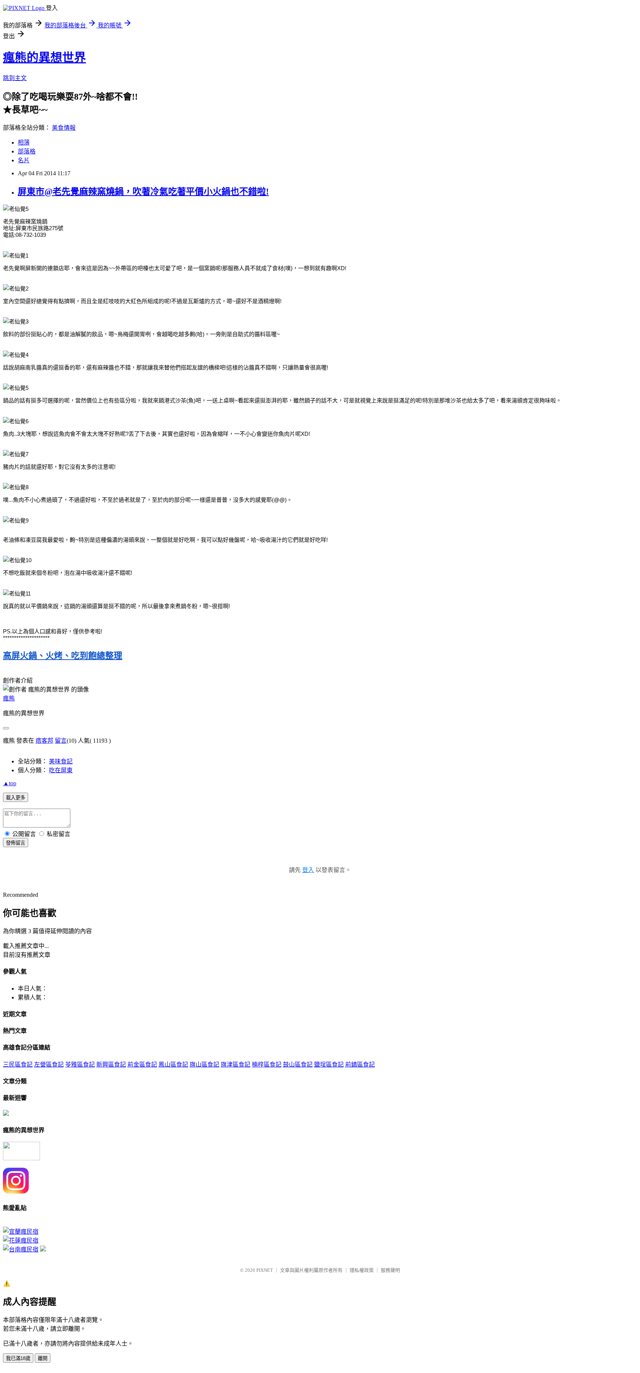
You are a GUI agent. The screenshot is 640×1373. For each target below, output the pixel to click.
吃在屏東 (61, 770)
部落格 (27, 151)
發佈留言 (15, 843)
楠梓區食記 (266, 1064)
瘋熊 (9, 698)
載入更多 (15, 797)
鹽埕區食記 (329, 1064)
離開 (42, 1358)
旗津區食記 (235, 1064)
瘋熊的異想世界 (44, 57)
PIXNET (264, 1270)
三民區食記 (18, 1064)
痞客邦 (44, 740)
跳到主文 (15, 78)
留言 (61, 740)
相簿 (24, 142)
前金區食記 (142, 1064)
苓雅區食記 (80, 1064)
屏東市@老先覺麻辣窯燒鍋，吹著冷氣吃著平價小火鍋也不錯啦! (143, 191)
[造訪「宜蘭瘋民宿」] (21, 1231)
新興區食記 (111, 1064)
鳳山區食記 (173, 1064)
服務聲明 (390, 1270)
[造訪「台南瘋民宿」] (21, 1249)
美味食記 (61, 761)
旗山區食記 (204, 1064)
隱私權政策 (362, 1270)
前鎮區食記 (360, 1064)
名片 (24, 160)
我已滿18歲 (18, 1358)
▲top (9, 783)
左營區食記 (49, 1064)
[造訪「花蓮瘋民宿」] (21, 1240)
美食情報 (64, 128)
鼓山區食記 (298, 1064)
